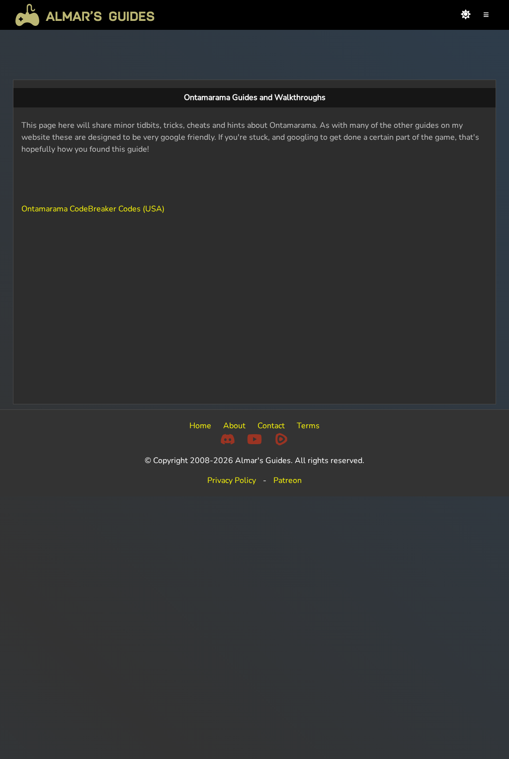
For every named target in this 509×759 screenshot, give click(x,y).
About (234, 425)
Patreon (287, 480)
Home (200, 425)
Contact (271, 425)
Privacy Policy (231, 480)
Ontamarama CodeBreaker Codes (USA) (93, 208)
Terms (308, 425)
